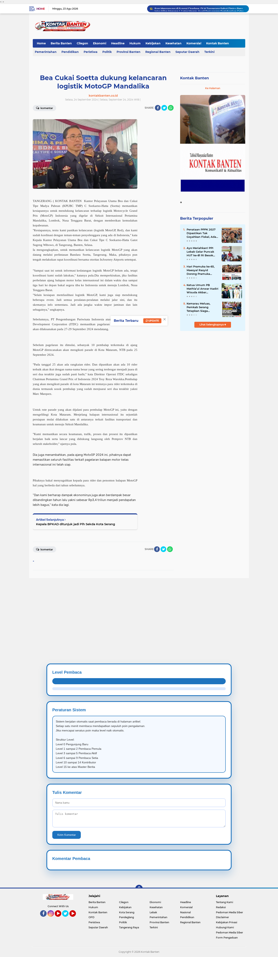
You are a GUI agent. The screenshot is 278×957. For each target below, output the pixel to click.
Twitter (67, 918)
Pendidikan (70, 52)
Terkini (209, 52)
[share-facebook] (158, 108)
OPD (91, 917)
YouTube (61, 918)
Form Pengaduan (227, 937)
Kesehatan (173, 43)
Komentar (46, 108)
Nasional (185, 912)
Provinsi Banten (128, 52)
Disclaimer (222, 917)
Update (153, 320)
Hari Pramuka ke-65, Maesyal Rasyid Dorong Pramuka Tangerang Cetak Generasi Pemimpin (201, 270)
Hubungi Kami (225, 927)
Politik (107, 52)
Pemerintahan (46, 52)
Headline (118, 43)
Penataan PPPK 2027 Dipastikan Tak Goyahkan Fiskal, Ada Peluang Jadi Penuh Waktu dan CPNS (201, 233)
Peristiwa (90, 52)
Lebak (153, 912)
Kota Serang (126, 912)
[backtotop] (139, 888)
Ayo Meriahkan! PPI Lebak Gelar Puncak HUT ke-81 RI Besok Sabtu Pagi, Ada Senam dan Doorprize (201, 251)
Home (40, 9)
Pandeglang (126, 917)
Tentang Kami (224, 902)
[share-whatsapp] (171, 108)
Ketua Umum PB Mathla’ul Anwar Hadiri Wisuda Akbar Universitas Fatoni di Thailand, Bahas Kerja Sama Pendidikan (202, 288)
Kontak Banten (217, 43)
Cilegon (82, 43)
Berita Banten (61, 43)
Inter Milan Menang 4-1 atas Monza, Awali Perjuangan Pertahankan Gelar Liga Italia (199, 8)
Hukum (135, 43)
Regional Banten (158, 52)
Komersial (193, 43)
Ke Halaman (212, 88)
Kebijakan (153, 43)
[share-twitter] (164, 108)
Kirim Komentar (66, 834)
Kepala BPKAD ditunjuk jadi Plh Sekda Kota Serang (75, 524)
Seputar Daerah (187, 52)
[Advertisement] (122, 606)
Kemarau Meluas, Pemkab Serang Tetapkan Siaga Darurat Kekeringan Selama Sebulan (200, 307)
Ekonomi (99, 43)
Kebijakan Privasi (226, 922)
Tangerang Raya (129, 927)
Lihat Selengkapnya (211, 324)
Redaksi (221, 907)
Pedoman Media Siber (229, 912)
